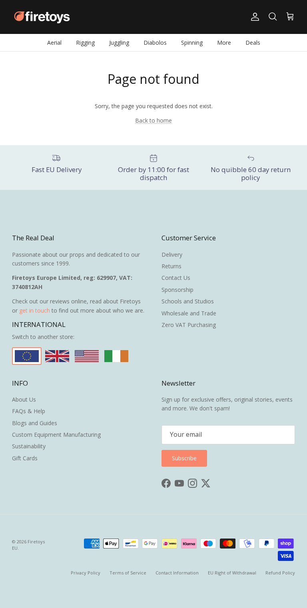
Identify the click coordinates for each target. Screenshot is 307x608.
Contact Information (177, 573)
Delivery (171, 254)
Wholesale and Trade (188, 313)
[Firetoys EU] (42, 17)
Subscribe (184, 458)
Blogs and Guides (34, 423)
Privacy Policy (85, 573)
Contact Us (175, 277)
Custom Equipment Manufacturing (56, 434)
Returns (171, 266)
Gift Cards (25, 458)
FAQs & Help (28, 411)
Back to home (153, 120)
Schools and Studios (187, 301)
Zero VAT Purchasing (188, 325)
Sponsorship (177, 289)
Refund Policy (280, 573)
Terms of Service (128, 573)
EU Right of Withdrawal (232, 573)
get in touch (34, 310)
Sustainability (29, 446)
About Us (24, 399)
